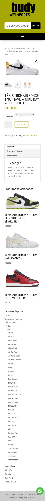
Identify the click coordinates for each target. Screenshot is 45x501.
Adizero (11, 337)
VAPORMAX (12, 456)
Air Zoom (11, 364)
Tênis (28, 48)
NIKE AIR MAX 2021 (15, 391)
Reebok (10, 445)
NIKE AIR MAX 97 (14, 402)
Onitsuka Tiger (13, 433)
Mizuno (10, 375)
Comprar (21, 124)
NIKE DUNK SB (13, 406)
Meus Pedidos (9, 478)
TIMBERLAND (13, 448)
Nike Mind (11, 414)
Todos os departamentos (17, 48)
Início (6, 48)
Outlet (8, 326)
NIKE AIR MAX (13, 387)
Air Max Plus (12, 352)
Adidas (10, 333)
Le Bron (11, 371)
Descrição (10, 147)
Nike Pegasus (13, 418)
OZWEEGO (11, 437)
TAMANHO (9, 116)
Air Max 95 (12, 344)
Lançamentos (11, 322)
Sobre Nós (8, 470)
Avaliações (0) (12, 155)
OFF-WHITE (12, 425)
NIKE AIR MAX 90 (14, 398)
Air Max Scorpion (14, 356)
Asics (10, 367)
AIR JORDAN (12, 340)
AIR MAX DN (12, 348)
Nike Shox (11, 421)
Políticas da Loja (10, 482)
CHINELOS (8, 315)
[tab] (22, 147)
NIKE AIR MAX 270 (14, 394)
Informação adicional (14, 151)
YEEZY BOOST (13, 460)
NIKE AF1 (29, 135)
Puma (10, 441)
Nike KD (11, 410)
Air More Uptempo (14, 360)
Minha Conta (8, 474)
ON (9, 429)
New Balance (12, 379)
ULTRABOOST (12, 452)
